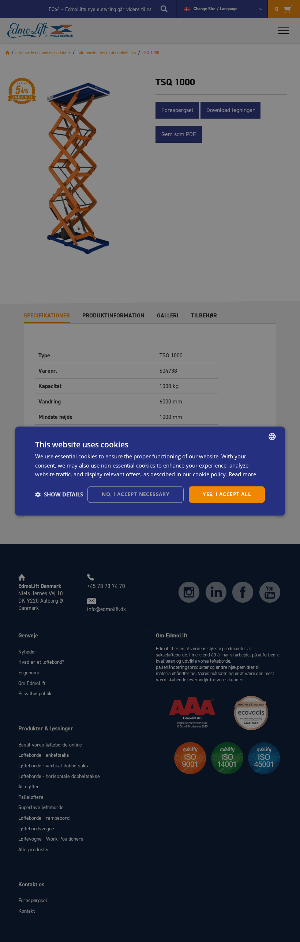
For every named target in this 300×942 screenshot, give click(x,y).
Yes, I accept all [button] (227, 494)
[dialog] (150, 471)
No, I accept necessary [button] (135, 494)
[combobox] (272, 436)
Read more (242, 474)
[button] (59, 495)
